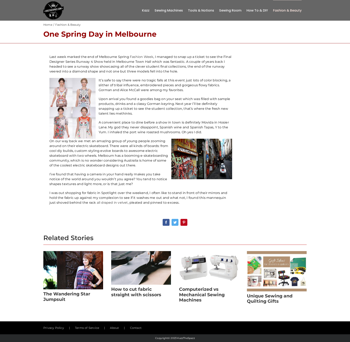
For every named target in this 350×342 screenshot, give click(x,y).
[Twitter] (175, 222)
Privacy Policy (53, 328)
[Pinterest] (183, 222)
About (114, 328)
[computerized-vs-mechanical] (209, 253)
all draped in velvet (112, 203)
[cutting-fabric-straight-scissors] (141, 253)
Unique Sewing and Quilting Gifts (269, 298)
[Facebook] (166, 222)
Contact (136, 328)
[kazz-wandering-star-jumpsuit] (73, 253)
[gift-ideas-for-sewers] (277, 253)
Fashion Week (141, 57)
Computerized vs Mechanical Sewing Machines (202, 295)
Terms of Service (87, 328)
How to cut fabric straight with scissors (136, 292)
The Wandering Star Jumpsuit (66, 296)
